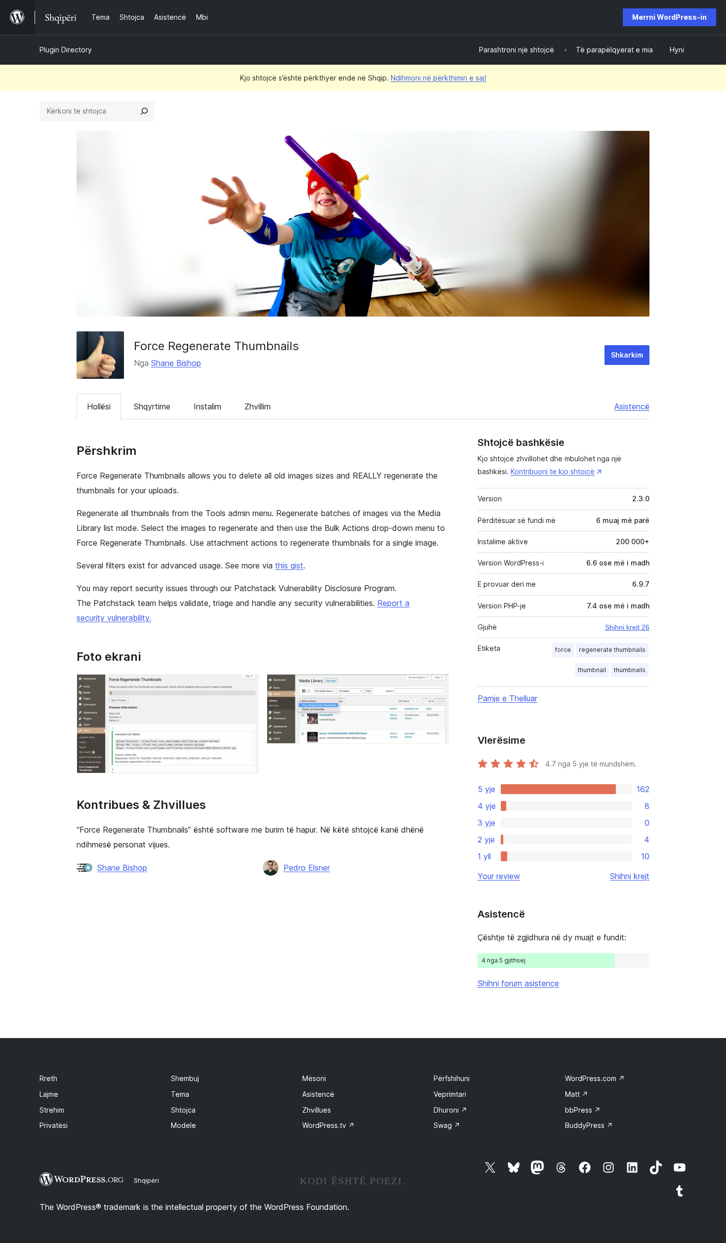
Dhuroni (450, 1110)
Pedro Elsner (306, 868)
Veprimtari (450, 1094)
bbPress (583, 1110)
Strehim (52, 1110)
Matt (576, 1094)
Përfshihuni (452, 1078)
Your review (499, 876)
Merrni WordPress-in (669, 17)
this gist (289, 565)
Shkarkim (627, 355)
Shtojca (183, 1110)
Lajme (49, 1094)
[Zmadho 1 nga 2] (245, 687)
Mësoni (314, 1078)
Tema (180, 1094)
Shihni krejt (629, 876)
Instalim (207, 406)
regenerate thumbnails (612, 649)
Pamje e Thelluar (507, 698)
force (563, 649)
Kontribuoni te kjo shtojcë (553, 471)
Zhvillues (316, 1110)
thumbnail (592, 670)
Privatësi (54, 1125)
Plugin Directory (66, 49)
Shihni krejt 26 (627, 627)
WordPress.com (595, 1078)
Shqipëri (146, 1180)
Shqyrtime (152, 406)
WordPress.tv (328, 1125)
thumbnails (629, 670)
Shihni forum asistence (518, 983)
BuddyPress (589, 1125)
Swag (447, 1125)
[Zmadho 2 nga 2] (436, 687)
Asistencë (631, 406)
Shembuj (185, 1078)
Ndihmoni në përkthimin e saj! (438, 78)
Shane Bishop (176, 363)
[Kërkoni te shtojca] (144, 111)
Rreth (48, 1078)
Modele (183, 1125)
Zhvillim (257, 406)
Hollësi (99, 406)
